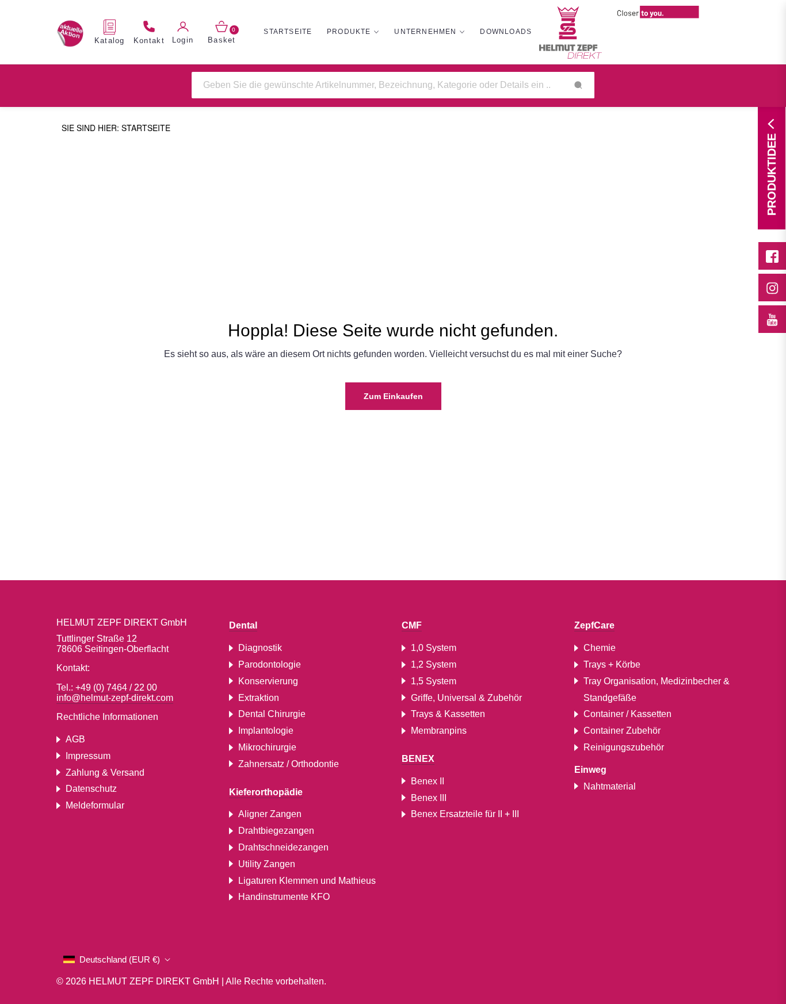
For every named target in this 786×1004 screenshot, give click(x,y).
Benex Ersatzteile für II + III (465, 814)
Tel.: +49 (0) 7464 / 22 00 (106, 687)
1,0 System (433, 648)
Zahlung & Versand (105, 772)
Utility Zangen (266, 864)
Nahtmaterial (609, 786)
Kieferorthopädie (266, 792)
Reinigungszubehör (623, 747)
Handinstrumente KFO (284, 897)
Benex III (429, 798)
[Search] (578, 85)
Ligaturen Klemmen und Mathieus (307, 881)
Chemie (599, 648)
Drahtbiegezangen (276, 831)
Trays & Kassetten (448, 714)
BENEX (418, 759)
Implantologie (265, 730)
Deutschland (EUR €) (119, 959)
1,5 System (433, 681)
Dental (243, 625)
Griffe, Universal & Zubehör (466, 698)
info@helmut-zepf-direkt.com (114, 698)
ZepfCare (594, 625)
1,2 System (433, 664)
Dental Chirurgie (272, 714)
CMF (412, 625)
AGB (75, 739)
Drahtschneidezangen (283, 847)
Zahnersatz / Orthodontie (288, 764)
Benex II (427, 781)
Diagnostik (260, 648)
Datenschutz (91, 789)
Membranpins (439, 730)
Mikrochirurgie (267, 747)
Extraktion (258, 698)
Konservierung (268, 681)
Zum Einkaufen (393, 396)
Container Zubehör (622, 730)
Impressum (88, 756)
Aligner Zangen (270, 814)
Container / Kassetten (627, 714)
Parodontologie (269, 664)
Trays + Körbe (611, 664)
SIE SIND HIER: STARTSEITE (116, 127)
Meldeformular (95, 805)
